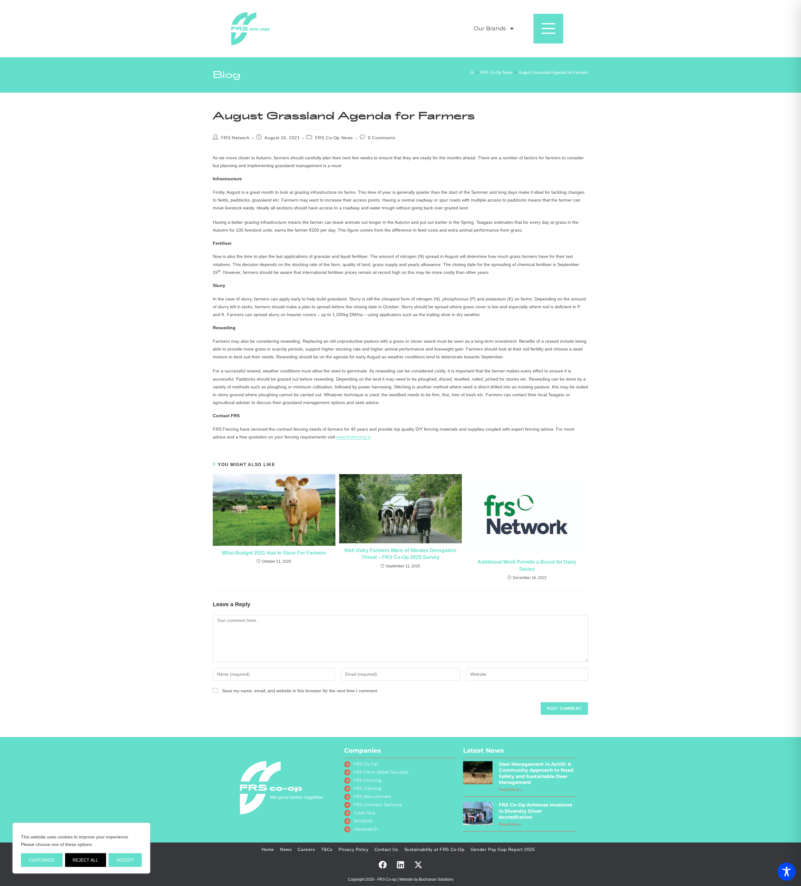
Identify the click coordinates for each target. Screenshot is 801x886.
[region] (81, 848)
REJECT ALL (85, 860)
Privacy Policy (353, 849)
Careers (306, 849)
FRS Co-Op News (334, 137)
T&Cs (327, 849)
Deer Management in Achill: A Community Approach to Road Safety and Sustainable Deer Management (536, 773)
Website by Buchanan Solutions (426, 879)
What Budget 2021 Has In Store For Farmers (274, 553)
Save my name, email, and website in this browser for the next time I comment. (300, 690)
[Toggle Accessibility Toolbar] (786, 871)
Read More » (510, 789)
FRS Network (235, 137)
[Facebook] (383, 865)
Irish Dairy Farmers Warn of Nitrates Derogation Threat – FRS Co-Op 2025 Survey (400, 554)
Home (268, 849)
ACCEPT (125, 860)
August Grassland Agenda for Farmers (553, 72)
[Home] (472, 72)
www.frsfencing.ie (353, 436)
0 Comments (381, 137)
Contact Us (386, 849)
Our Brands (490, 28)
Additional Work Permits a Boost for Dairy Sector (526, 565)
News (286, 849)
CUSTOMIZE (42, 860)
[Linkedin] (400, 865)
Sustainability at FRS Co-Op (434, 849)
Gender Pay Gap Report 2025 (503, 849)
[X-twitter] (418, 865)
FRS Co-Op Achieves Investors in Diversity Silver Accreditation (535, 811)
